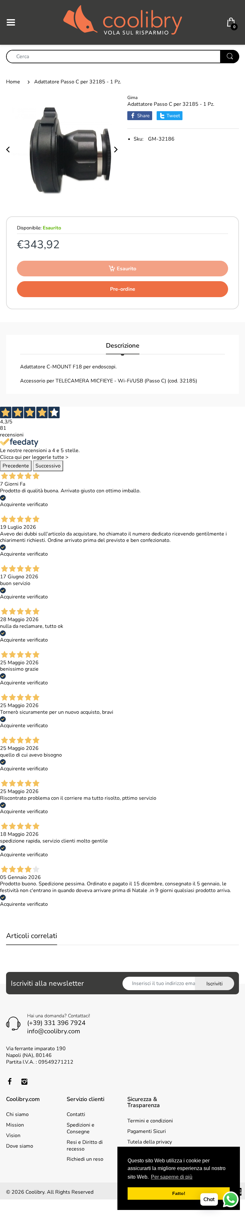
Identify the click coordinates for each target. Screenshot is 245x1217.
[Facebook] (9, 1081)
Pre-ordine (122, 289)
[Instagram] (24, 1081)
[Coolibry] (122, 22)
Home (13, 81)
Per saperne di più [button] (171, 1177)
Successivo (48, 465)
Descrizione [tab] (122, 346)
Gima (132, 98)
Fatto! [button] (178, 1193)
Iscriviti (214, 983)
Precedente (16, 465)
